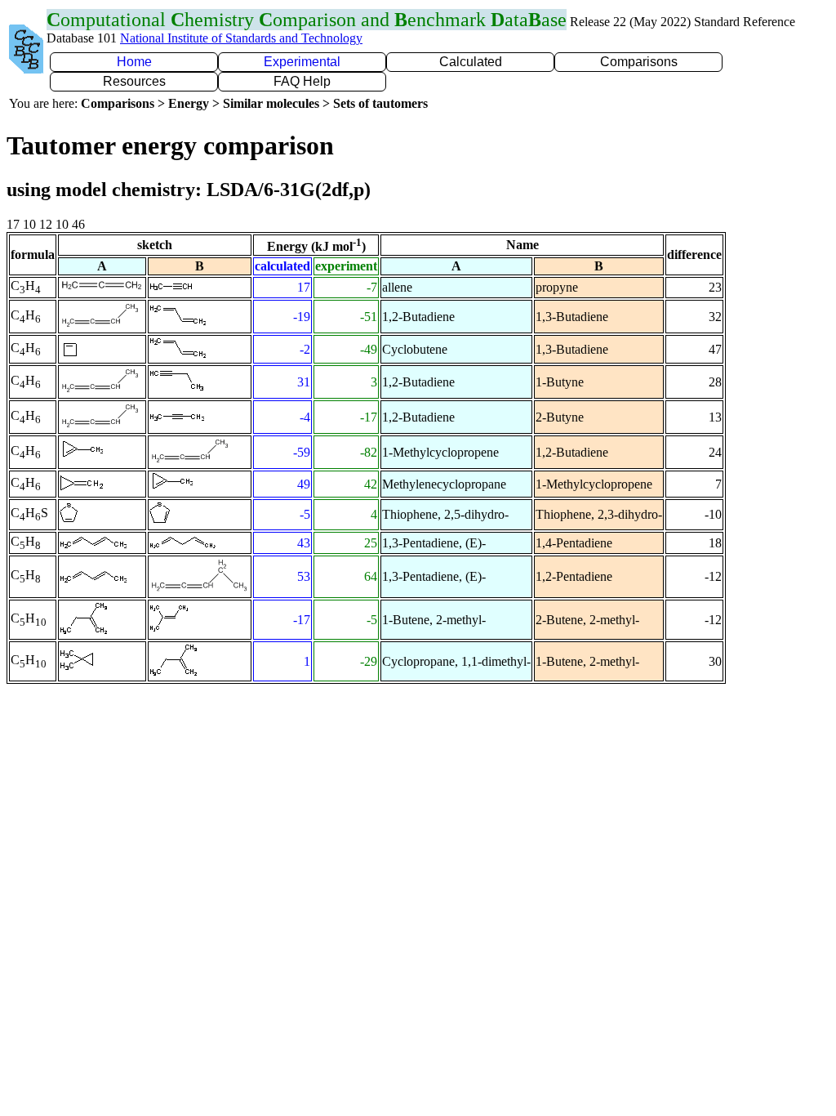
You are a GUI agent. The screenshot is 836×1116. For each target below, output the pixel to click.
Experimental (302, 62)
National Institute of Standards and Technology (241, 38)
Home (134, 62)
